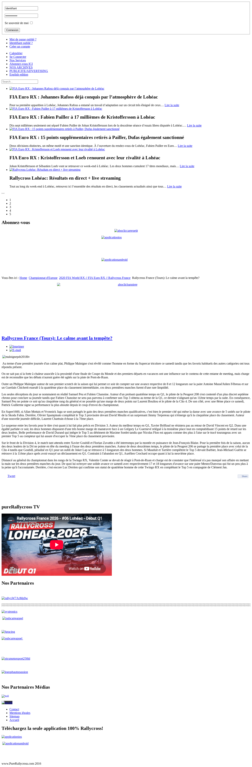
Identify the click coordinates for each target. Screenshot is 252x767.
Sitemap (14, 716)
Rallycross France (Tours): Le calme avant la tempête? (57, 338)
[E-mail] (15, 350)
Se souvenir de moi (17, 23)
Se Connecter (17, 56)
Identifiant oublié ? (21, 43)
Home (23, 277)
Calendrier (15, 53)
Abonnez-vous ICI (21, 64)
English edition (18, 74)
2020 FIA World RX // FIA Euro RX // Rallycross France (95, 277)
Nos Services (17, 60)
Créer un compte (19, 46)
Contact (14, 709)
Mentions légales (19, 712)
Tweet (11, 476)
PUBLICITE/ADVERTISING (28, 71)
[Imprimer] (16, 346)
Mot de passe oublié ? (22, 39)
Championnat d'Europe (43, 277)
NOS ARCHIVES (21, 67)
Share (244, 476)
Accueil (14, 720)
